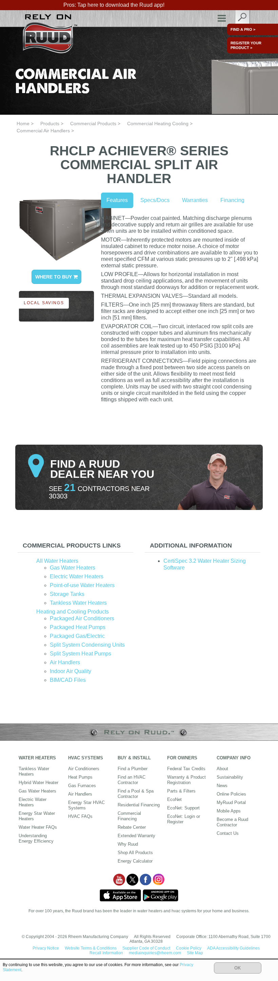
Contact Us (228, 833)
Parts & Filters (181, 791)
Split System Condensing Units (87, 645)
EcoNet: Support (183, 807)
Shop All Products (135, 852)
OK (237, 968)
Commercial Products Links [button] (72, 545)
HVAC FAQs (80, 816)
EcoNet (174, 799)
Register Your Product (246, 45)
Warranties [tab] (195, 200)
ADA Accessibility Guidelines (233, 948)
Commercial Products (93, 123)
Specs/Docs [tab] (155, 200)
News (222, 785)
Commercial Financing (129, 816)
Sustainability (230, 777)
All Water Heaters (57, 561)
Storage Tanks (67, 594)
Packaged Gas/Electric (77, 636)
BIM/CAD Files (68, 680)
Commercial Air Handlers (43, 130)
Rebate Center (132, 827)
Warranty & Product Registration (186, 780)
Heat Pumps (80, 777)
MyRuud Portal (231, 802)
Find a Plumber (132, 768)
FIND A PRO (243, 29)
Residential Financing (139, 804)
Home (23, 123)
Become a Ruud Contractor (232, 822)
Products (49, 123)
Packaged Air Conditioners (82, 618)
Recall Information (106, 953)
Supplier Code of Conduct (146, 948)
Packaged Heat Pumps (77, 627)
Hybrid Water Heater (38, 782)
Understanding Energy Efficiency (36, 838)
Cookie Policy (188, 948)
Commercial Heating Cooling (157, 123)
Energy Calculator (135, 861)
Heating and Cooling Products (72, 612)
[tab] (75, 545)
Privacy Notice (46, 948)
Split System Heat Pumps (80, 653)
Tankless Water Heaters (78, 603)
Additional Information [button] (191, 545)
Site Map (195, 953)
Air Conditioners (83, 768)
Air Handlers (65, 662)
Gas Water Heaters (72, 568)
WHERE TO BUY (54, 277)
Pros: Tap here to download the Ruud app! (113, 5)
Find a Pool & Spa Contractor (136, 793)
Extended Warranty (136, 835)
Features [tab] (117, 200)
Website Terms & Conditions (91, 948)
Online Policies (231, 794)
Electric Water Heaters (76, 576)
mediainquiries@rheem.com (155, 953)
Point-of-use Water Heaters (82, 585)
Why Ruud (128, 844)
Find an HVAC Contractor (131, 780)
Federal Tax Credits (186, 768)
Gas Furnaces (82, 785)
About (222, 768)
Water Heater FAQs (38, 827)
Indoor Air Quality (70, 671)
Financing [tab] (232, 200)
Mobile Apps (229, 810)
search (242, 18)
